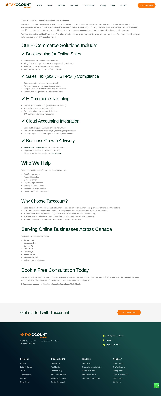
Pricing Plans (118, 371)
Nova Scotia (24, 382)
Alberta (22, 371)
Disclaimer (117, 382)
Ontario (23, 363)
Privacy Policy (118, 378)
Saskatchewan (25, 374)
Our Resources (118, 363)
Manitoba (23, 378)
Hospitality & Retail (89, 374)
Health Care (86, 363)
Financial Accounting (58, 378)
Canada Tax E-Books (121, 374)
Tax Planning (56, 367)
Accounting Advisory (58, 374)
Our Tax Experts (119, 367)
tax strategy (57, 153)
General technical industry (91, 367)
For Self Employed (58, 382)
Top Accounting (56, 371)
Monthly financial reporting (34, 147)
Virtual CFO (55, 363)
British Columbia (26, 367)
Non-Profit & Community (91, 378)
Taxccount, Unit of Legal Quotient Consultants (43, 341)
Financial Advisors (89, 371)
